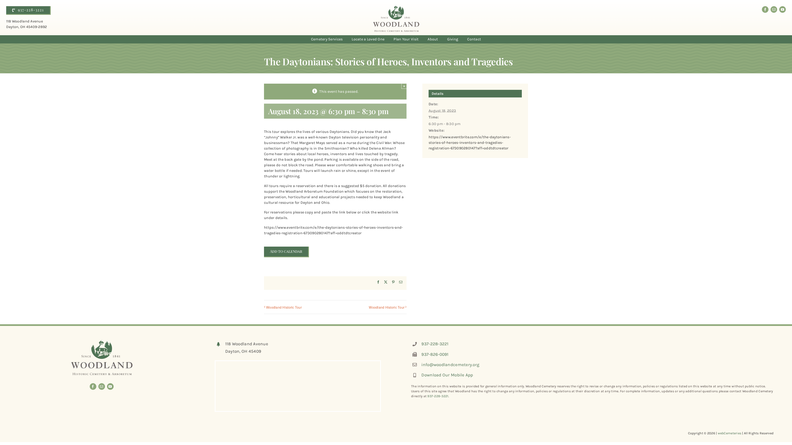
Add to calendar (286, 251)
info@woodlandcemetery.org (450, 364)
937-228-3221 (434, 343)
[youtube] (782, 9)
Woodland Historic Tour (284, 307)
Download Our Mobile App (447, 374)
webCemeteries (729, 433)
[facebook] (765, 9)
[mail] (774, 9)
